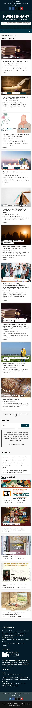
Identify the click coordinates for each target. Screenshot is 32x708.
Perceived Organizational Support (10, 280)
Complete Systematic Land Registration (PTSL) (17, 318)
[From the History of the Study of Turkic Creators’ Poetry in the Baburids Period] (16, 85)
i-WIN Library (16, 16)
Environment (11, 167)
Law (18, 57)
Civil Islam (10, 240)
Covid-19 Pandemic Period (8, 320)
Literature (23, 93)
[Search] (30, 31)
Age (4, 278)
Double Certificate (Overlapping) (17, 357)
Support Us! (25, 3)
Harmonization (16, 240)
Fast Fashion (16, 205)
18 (27, 414)
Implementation (23, 320)
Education (10, 128)
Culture (9, 93)
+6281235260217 (6, 685)
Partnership (18, 3)
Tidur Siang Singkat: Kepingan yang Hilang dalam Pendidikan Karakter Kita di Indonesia (15, 471)
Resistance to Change (22, 280)
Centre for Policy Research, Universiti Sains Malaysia (15, 630)
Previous (6, 414)
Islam (17, 395)
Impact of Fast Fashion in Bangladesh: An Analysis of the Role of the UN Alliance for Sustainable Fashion (15, 211)
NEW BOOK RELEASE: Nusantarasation (13, 463)
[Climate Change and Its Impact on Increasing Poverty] (16, 160)
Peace (9, 496)
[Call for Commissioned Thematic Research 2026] (16, 489)
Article (4, 57)
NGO (25, 205)
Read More (5, 72)
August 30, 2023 (13, 65)
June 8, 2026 (19, 502)
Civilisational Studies (7, 580)
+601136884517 (6, 683)
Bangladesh (10, 205)
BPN (8, 357)
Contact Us (12, 3)
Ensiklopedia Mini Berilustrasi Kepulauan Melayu (15, 460)
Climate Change (11, 165)
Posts (18, 524)
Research (14, 496)
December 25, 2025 (20, 587)
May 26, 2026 (6, 531)
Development (18, 165)
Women (4, 130)
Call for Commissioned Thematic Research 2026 (15, 457)
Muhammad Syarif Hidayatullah (21, 530)
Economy (5, 167)
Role (8, 359)
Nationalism (22, 395)
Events (4, 496)
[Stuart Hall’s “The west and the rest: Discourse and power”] (16, 572)
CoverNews (12, 705)
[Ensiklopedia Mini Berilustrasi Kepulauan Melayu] (16, 516)
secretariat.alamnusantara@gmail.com (12, 674)
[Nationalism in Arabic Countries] (16, 387)
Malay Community (6, 524)
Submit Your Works (16, 5)
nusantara (13, 524)
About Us (6, 3)
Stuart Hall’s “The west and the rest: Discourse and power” (15, 466)
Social (19, 128)
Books (9, 553)
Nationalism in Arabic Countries (11, 399)
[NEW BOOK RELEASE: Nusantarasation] (16, 545)
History (13, 93)
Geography (17, 167)
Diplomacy (24, 165)
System (26, 167)
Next (16, 417)
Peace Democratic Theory (8, 242)
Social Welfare (25, 128)
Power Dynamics (20, 580)
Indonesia (14, 57)
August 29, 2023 (13, 214)
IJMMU (9, 57)
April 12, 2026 (19, 558)
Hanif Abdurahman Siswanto (9, 502)
